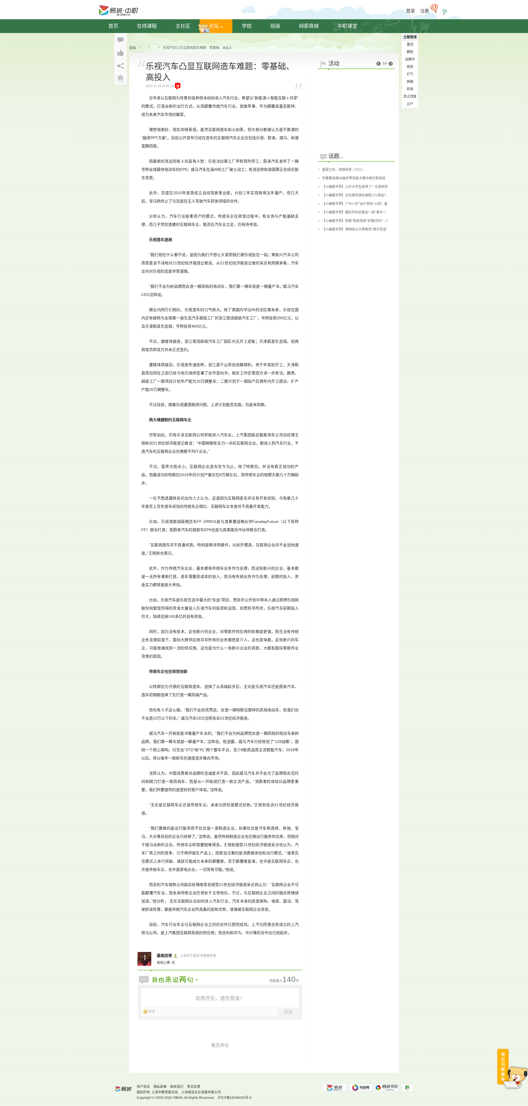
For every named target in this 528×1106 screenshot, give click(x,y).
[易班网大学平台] (334, 1087)
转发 (410, 89)
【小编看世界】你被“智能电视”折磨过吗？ (353, 221)
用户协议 (143, 1087)
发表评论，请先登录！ (220, 998)
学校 (247, 26)
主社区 (182, 26)
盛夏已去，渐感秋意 (337, 170)
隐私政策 (160, 1087)
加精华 (410, 59)
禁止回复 (410, 96)
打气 (410, 74)
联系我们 (176, 1087)
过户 (410, 104)
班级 (275, 26)
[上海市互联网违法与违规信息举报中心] (407, 1087)
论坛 (214, 26)
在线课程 (147, 26)
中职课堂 (347, 26)
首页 (113, 26)
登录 (410, 11)
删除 (410, 52)
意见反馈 (193, 1087)
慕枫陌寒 (164, 956)
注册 (424, 11)
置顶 (410, 44)
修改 (410, 67)
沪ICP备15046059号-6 (235, 1098)
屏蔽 (410, 82)
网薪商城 (309, 26)
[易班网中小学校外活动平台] (360, 1087)
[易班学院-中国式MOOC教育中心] (387, 1087)
